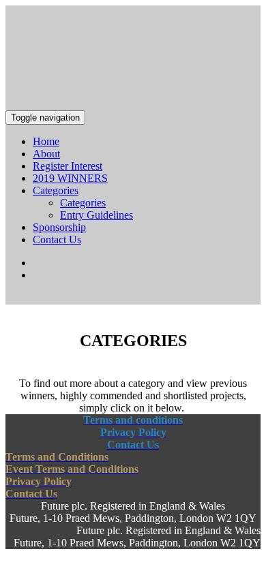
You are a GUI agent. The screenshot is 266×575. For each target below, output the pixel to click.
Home (46, 141)
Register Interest (67, 166)
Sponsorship (59, 227)
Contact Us (57, 239)
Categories (55, 190)
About (46, 153)
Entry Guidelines (96, 215)
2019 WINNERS (70, 178)
